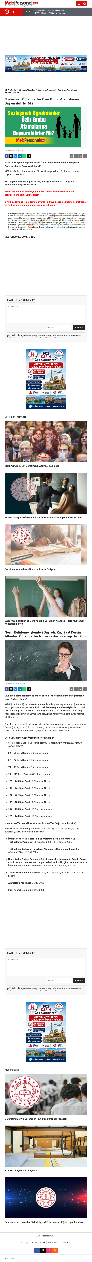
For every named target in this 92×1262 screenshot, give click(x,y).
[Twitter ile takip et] (43, 1250)
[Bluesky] (15, 156)
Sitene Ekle (65, 1243)
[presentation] (13, 11)
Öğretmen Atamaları (27, 90)
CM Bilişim (13, 1258)
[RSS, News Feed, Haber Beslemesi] (55, 1250)
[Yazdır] (71, 156)
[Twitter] (11, 156)
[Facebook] (7, 156)
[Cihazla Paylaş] (29, 156)
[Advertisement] (46, 34)
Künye (34, 1243)
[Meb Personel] (21, 3)
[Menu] (79, 4)
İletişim (42, 1243)
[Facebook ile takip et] (37, 1250)
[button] (76, 156)
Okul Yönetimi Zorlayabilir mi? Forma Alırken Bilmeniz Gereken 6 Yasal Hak (50, 11)
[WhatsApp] (24, 156)
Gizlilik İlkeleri (53, 1243)
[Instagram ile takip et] (49, 1250)
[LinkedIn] (20, 156)
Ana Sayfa (12, 90)
